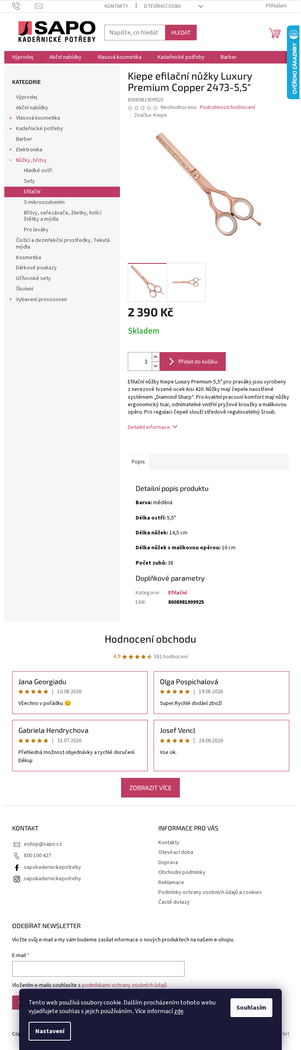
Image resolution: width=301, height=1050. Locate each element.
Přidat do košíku (198, 361)
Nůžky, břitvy (31, 160)
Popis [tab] (138, 462)
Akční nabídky (32, 108)
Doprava (168, 863)
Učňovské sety (33, 278)
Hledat (180, 32)
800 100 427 (37, 855)
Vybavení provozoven (41, 299)
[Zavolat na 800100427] (23, 5)
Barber (24, 139)
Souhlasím (251, 1007)
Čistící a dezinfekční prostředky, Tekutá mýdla (63, 243)
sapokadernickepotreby (52, 867)
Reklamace (171, 883)
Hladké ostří (38, 170)
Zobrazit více (150, 787)
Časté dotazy (174, 902)
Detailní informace (149, 427)
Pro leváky (36, 230)
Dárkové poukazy (36, 268)
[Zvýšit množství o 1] (156, 357)
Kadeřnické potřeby (39, 129)
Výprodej (26, 97)
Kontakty (116, 6)
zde (178, 1011)
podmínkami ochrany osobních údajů (124, 985)
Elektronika (29, 150)
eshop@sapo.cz (43, 844)
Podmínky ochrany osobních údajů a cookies (210, 892)
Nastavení (49, 1031)
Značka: (150, 115)
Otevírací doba (162, 6)
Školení (24, 289)
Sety (29, 181)
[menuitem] (22, 57)
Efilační (32, 192)
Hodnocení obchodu (150, 638)
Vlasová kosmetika (38, 118)
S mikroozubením (44, 202)
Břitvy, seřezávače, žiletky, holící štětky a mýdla (63, 216)
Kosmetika (28, 258)
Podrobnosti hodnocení (227, 107)
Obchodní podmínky (181, 872)
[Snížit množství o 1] (156, 366)
